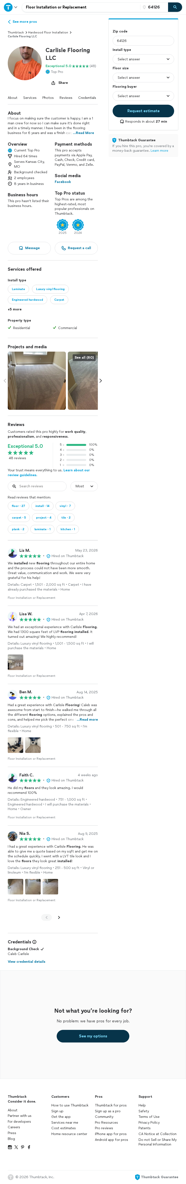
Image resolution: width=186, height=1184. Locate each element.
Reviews (66, 98)
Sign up (57, 1111)
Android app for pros (111, 1140)
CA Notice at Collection (158, 1134)
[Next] (59, 917)
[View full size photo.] (37, 381)
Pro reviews (104, 1128)
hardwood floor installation (48, 32)
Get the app (61, 1117)
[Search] (175, 7)
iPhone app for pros (111, 1134)
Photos (48, 98)
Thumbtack (16, 32)
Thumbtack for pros (111, 1105)
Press (12, 1133)
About (12, 98)
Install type (122, 50)
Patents (145, 1128)
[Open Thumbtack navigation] (11, 7)
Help (142, 1105)
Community (104, 1117)
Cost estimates (63, 1128)
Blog (11, 1139)
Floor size (121, 68)
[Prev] (46, 917)
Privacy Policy (149, 1123)
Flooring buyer (125, 87)
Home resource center (69, 1134)
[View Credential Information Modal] (34, 942)
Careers (14, 1127)
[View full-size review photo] (15, 662)
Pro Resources (106, 1123)
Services (30, 98)
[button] (25, 63)
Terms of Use (149, 1117)
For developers (19, 1122)
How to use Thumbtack (69, 1105)
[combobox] (81, 7)
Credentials (87, 98)
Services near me (64, 1123)
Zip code (120, 31)
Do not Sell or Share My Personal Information (158, 1142)
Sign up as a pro (108, 1111)
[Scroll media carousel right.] (101, 380)
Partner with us (19, 1116)
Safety (144, 1111)
